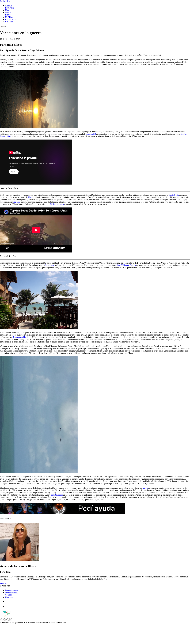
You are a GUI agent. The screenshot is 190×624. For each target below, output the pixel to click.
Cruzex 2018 (91, 134)
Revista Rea (5, 1)
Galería (8, 12)
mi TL (145, 488)
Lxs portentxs (10, 19)
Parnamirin (49, 265)
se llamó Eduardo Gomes (125, 265)
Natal (30, 197)
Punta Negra (174, 195)
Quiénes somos (11, 590)
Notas (7, 10)
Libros (7, 15)
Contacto (9, 595)
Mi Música (9, 17)
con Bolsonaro (57, 495)
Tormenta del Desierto (22, 337)
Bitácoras (9, 22)
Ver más (3, 583)
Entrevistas (9, 8)
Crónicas (8, 5)
